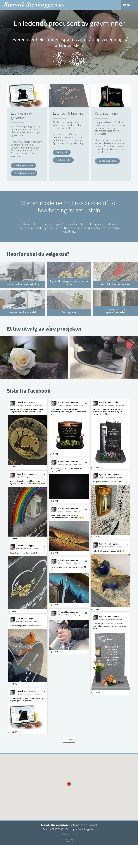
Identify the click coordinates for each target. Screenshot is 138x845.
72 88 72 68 (57, 829)
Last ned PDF (63, 160)
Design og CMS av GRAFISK (69, 840)
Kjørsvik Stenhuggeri (34, 5)
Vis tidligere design (24, 173)
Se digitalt (62, 152)
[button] (28, 434)
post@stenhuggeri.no (84, 829)
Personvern (66, 833)
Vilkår (74, 833)
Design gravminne (24, 165)
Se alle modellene (107, 161)
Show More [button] (69, 739)
